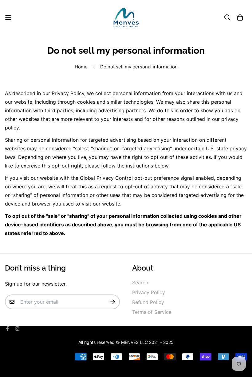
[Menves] (126, 17)
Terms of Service (151, 312)
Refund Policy (148, 302)
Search (140, 282)
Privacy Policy (148, 292)
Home (81, 67)
